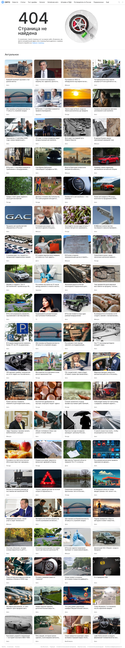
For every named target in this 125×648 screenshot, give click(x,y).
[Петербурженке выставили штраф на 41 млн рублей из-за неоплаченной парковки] (106, 73)
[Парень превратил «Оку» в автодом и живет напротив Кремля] (106, 512)
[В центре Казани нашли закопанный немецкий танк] (106, 132)
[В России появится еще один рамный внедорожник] (77, 307)
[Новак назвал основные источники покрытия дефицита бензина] (77, 571)
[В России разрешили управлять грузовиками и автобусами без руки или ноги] (18, 307)
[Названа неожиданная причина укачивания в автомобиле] (106, 102)
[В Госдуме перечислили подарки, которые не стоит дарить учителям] (48, 249)
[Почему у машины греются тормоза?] (48, 571)
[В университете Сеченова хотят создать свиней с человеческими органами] (106, 307)
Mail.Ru (4, 646)
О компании (10, 646)
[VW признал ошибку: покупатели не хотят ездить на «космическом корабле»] (18, 366)
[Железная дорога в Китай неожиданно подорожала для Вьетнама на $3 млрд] (77, 278)
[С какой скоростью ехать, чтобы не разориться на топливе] (106, 424)
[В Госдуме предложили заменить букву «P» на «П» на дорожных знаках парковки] (18, 337)
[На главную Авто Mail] (7, 2)
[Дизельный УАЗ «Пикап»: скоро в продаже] (106, 541)
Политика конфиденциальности (113, 646)
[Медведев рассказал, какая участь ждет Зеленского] (18, 512)
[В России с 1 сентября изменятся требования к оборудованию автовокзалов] (18, 161)
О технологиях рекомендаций (95, 646)
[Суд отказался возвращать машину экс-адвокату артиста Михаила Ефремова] (48, 73)
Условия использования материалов (66, 646)
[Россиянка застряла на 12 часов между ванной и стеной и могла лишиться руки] (48, 278)
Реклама (17, 646)
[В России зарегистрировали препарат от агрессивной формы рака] (77, 541)
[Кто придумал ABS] (106, 571)
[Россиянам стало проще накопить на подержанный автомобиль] (77, 337)
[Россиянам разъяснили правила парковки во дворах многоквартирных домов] (106, 454)
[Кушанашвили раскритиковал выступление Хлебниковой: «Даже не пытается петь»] (48, 307)
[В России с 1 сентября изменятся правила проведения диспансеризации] (48, 102)
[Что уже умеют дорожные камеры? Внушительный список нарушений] (77, 600)
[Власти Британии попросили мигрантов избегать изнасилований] (77, 161)
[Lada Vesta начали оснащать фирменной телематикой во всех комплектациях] (106, 629)
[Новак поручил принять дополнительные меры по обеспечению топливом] (48, 600)
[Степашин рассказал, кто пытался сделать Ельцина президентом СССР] (48, 219)
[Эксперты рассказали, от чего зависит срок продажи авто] (18, 600)
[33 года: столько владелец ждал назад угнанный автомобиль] (48, 132)
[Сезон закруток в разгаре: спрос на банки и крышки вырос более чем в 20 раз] (77, 629)
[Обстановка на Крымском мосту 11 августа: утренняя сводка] (18, 102)
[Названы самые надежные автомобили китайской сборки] (106, 161)
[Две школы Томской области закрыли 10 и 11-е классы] (77, 454)
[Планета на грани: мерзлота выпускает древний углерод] (48, 454)
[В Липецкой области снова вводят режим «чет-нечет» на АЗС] (106, 483)
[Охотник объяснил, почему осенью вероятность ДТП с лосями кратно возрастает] (18, 541)
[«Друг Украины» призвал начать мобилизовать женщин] (18, 424)
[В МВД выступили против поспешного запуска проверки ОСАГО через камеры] (106, 219)
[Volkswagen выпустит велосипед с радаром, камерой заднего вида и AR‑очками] (106, 395)
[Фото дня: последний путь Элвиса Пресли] (77, 132)
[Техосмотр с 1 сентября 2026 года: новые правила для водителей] (18, 132)
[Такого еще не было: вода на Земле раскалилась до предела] (77, 102)
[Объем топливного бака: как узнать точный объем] (48, 424)
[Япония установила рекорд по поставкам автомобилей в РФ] (18, 483)
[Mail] (2, 2)
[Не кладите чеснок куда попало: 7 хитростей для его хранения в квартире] (77, 219)
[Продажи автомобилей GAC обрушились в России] (18, 219)
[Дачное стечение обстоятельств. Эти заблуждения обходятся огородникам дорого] (48, 190)
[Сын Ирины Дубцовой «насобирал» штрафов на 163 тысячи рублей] (48, 161)
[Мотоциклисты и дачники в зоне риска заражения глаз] (48, 366)
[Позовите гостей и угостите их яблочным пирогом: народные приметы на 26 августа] (18, 454)
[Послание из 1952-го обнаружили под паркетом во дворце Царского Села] (77, 73)
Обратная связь (82, 646)
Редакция (52, 646)
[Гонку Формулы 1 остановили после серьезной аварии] (106, 600)
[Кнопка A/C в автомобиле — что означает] (77, 190)
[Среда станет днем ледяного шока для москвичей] (18, 190)
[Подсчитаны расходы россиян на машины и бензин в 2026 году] (18, 571)
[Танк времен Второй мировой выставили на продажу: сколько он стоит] (106, 278)
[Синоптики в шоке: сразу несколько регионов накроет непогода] (106, 249)
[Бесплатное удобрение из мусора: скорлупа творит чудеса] (48, 395)
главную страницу (38, 43)
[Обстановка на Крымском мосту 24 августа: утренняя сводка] (48, 337)
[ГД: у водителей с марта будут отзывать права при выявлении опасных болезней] (77, 366)
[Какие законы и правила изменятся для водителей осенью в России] (18, 395)
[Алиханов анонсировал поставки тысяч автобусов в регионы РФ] (48, 541)
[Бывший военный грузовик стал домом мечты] (18, 73)
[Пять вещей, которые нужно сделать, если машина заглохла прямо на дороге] (48, 629)
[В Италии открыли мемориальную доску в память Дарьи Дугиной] (77, 249)
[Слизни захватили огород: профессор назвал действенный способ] (77, 395)
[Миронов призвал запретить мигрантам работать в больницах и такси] (106, 366)
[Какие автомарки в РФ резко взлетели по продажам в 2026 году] (106, 190)
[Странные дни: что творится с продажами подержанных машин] (18, 249)
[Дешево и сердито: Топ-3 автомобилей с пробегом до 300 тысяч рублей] (18, 278)
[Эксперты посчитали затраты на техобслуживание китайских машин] (48, 512)
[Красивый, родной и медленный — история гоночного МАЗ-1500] (18, 629)
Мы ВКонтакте (44, 646)
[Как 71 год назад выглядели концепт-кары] (106, 337)
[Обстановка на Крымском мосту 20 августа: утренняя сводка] (77, 512)
